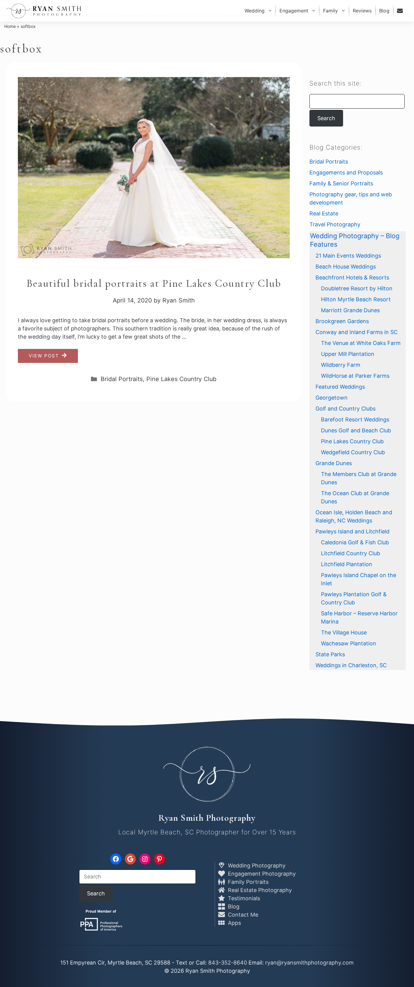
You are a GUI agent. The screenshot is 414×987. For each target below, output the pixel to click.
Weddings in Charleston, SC (351, 665)
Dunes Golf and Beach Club (356, 430)
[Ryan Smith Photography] (44, 10)
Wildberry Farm (340, 365)
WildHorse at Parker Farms (355, 376)
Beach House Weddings (346, 266)
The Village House (344, 632)
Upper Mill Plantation (347, 354)
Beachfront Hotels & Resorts (352, 277)
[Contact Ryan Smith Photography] (400, 10)
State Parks (330, 654)
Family (330, 11)
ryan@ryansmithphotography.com (309, 962)
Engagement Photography (261, 873)
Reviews (362, 11)
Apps (233, 923)
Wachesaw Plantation (348, 643)
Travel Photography (334, 224)
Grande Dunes (334, 463)
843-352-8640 (227, 962)
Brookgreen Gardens (342, 321)
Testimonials (243, 898)
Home (10, 26)
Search (326, 118)
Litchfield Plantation (346, 564)
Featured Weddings (340, 387)
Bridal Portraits (122, 379)
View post (44, 356)
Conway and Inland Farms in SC (357, 332)
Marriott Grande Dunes (350, 310)
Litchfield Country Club (350, 553)
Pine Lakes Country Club (181, 379)
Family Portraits (247, 882)
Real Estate (323, 213)
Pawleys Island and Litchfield (352, 531)
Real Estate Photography (259, 890)
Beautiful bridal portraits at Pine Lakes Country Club (153, 283)
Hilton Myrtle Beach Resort (356, 299)
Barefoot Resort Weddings (355, 419)
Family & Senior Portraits (341, 183)
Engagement (293, 11)
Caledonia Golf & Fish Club (355, 542)
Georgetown (332, 397)
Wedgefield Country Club (353, 452)
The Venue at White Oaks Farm (361, 343)
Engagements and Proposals (346, 172)
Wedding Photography (255, 865)
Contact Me (242, 914)
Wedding (255, 11)
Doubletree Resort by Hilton (356, 288)
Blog (384, 11)
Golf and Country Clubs (346, 408)
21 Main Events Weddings (348, 255)
